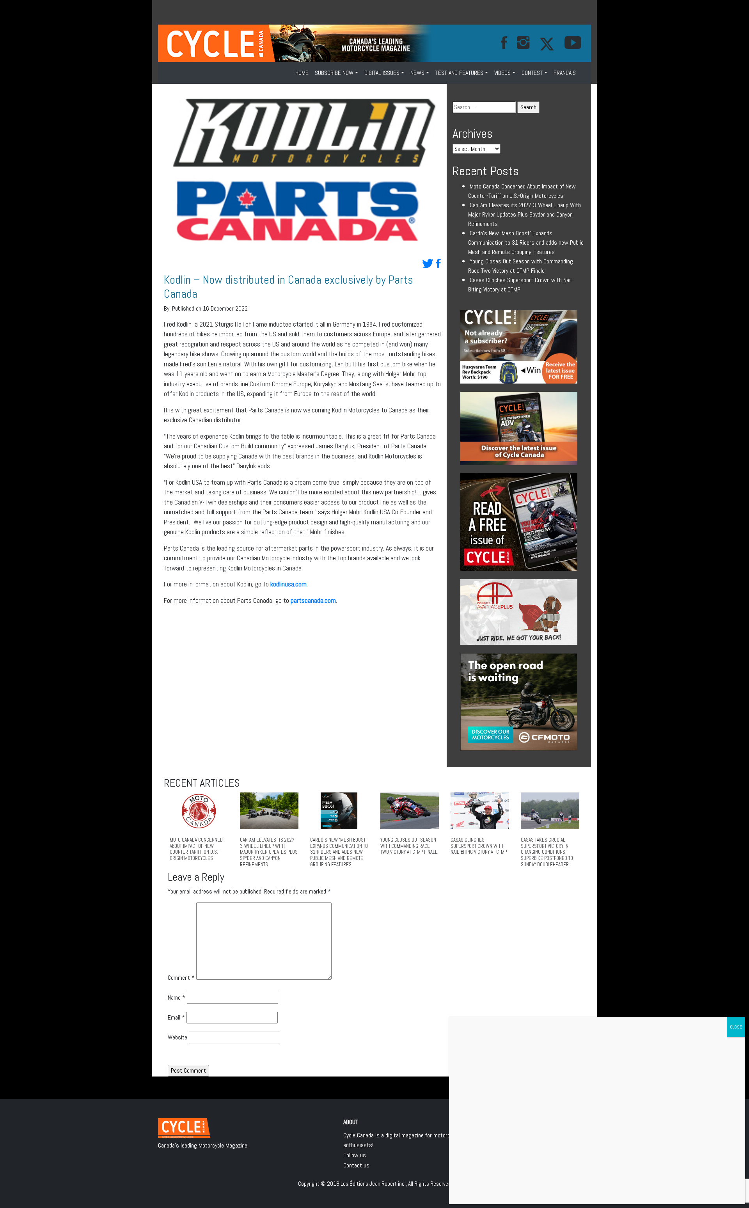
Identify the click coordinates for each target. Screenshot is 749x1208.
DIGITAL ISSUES (381, 73)
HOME (302, 73)
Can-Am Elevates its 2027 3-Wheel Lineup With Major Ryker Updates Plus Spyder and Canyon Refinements (524, 214)
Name (176, 997)
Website (177, 1037)
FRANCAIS (565, 73)
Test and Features (459, 73)
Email (176, 1017)
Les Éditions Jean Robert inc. (373, 1183)
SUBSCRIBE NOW (334, 73)
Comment (181, 978)
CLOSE (736, 1027)
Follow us (354, 1155)
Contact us (356, 1165)
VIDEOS (502, 73)
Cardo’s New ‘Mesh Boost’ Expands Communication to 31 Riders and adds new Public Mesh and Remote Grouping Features (526, 242)
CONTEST (532, 73)
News (417, 73)
